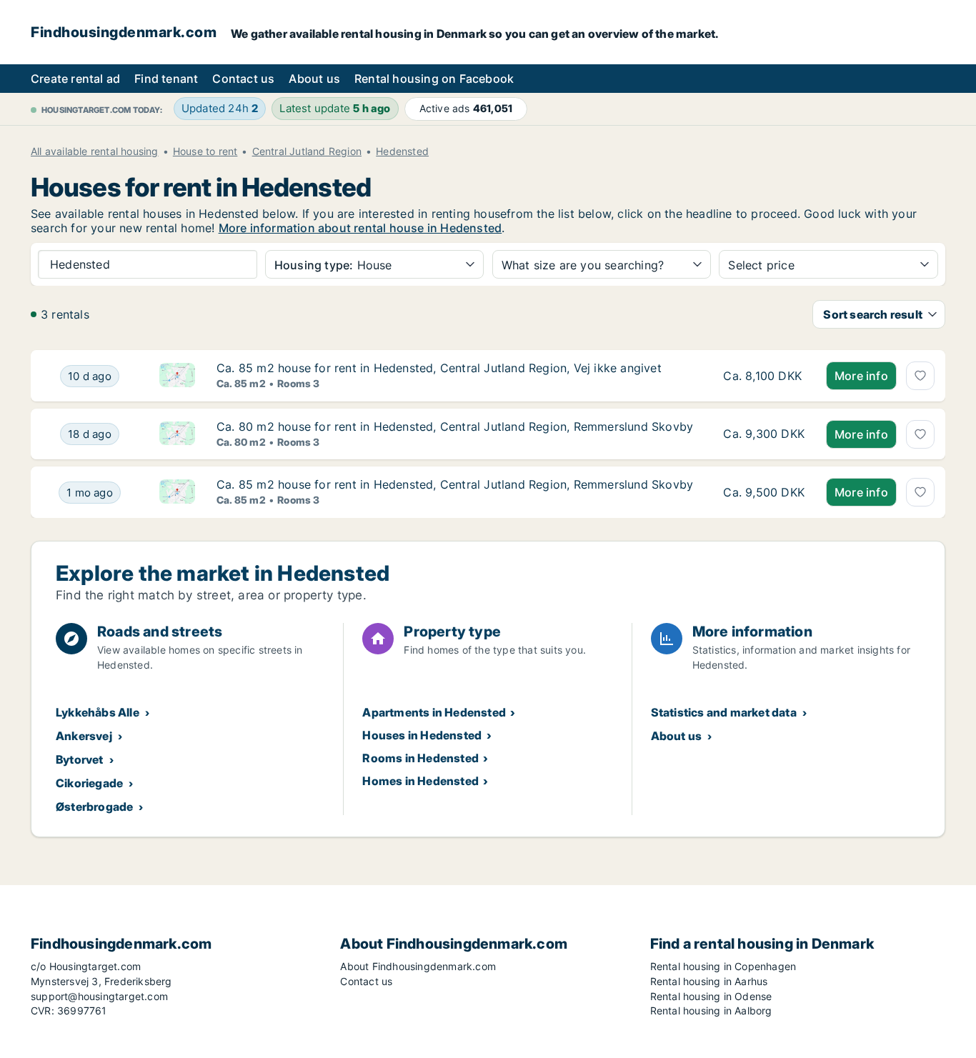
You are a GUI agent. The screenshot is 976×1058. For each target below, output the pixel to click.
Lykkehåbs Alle (97, 712)
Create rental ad (75, 78)
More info (861, 376)
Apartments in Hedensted (434, 712)
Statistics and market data (724, 712)
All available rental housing (95, 151)
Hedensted (402, 151)
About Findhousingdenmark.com (418, 966)
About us (314, 78)
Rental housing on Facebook (434, 78)
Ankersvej (84, 736)
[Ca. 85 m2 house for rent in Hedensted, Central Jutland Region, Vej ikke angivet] (763, 375)
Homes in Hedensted (420, 781)
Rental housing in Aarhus (709, 981)
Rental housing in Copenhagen (723, 966)
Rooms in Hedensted (420, 758)
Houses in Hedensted (422, 735)
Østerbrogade (94, 806)
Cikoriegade (89, 783)
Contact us (243, 78)
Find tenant (166, 78)
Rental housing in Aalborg (711, 1010)
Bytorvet (80, 759)
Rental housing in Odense (711, 996)
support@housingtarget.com (99, 996)
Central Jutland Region (307, 151)
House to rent (205, 151)
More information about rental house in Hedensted (360, 228)
